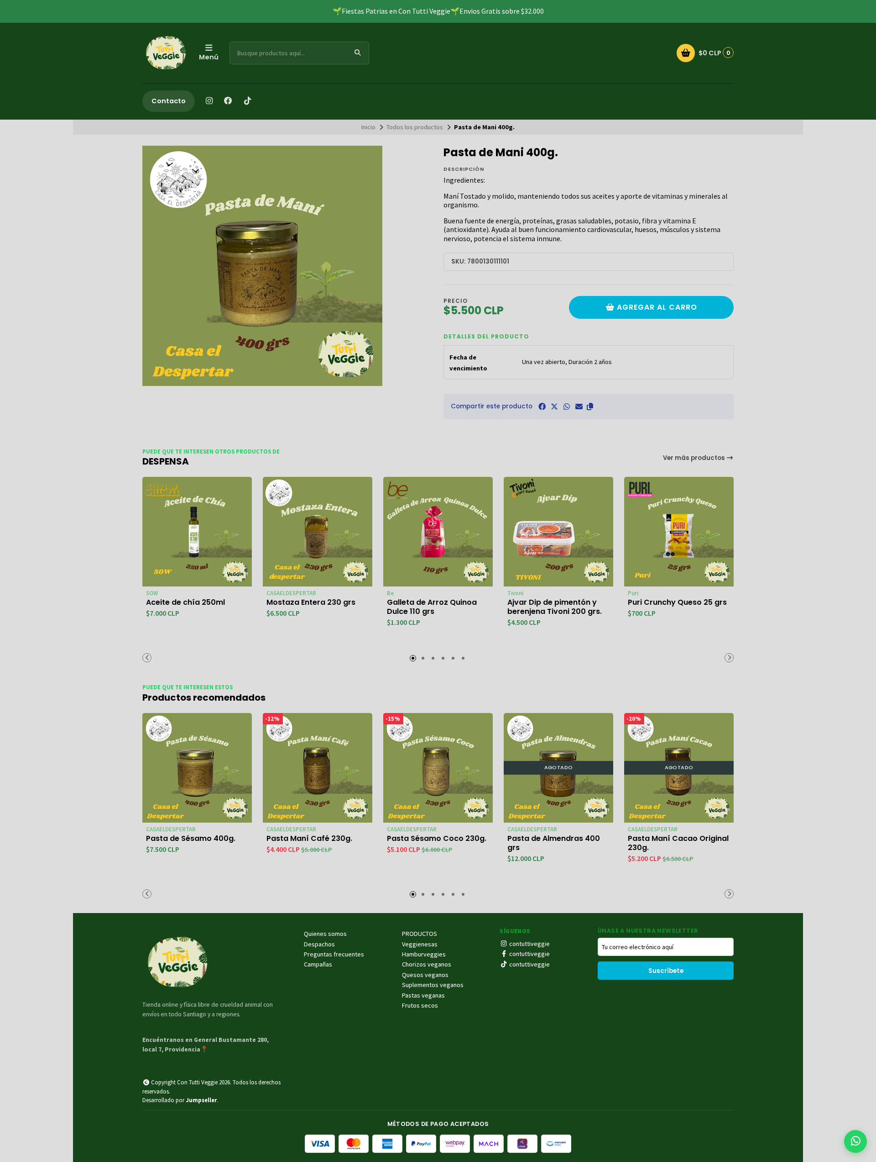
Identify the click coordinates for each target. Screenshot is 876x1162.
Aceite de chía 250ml (185, 602)
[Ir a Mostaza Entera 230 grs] (317, 531)
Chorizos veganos (426, 964)
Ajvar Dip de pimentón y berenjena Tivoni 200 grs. (554, 607)
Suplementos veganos (433, 985)
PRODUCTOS (419, 933)
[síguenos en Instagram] (209, 101)
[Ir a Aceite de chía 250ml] (197, 531)
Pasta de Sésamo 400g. (190, 838)
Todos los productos (414, 127)
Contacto (168, 101)
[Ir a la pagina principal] (165, 53)
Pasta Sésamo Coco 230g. (436, 838)
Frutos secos (420, 1005)
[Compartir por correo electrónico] (579, 406)
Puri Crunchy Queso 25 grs (677, 602)
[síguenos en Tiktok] (247, 101)
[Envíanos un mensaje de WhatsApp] (855, 1141)
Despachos (319, 944)
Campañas (318, 964)
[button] (590, 406)
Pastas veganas (423, 995)
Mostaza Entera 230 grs (310, 602)
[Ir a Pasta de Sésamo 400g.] (197, 768)
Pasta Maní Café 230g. (309, 838)
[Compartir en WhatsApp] (566, 406)
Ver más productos (694, 458)
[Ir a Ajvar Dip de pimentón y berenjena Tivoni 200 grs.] (558, 531)
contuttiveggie (529, 943)
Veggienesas (420, 944)
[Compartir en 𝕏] (554, 406)
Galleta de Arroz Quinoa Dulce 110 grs (432, 607)
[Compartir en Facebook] (542, 406)
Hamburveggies (424, 954)
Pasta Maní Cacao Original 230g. (678, 843)
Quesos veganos (425, 975)
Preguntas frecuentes (334, 954)
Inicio (368, 127)
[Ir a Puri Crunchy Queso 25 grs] (679, 531)
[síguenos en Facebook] (228, 101)
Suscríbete (665, 971)
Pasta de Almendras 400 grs (553, 843)
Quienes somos (325, 933)
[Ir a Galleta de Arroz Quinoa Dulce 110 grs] (438, 531)
